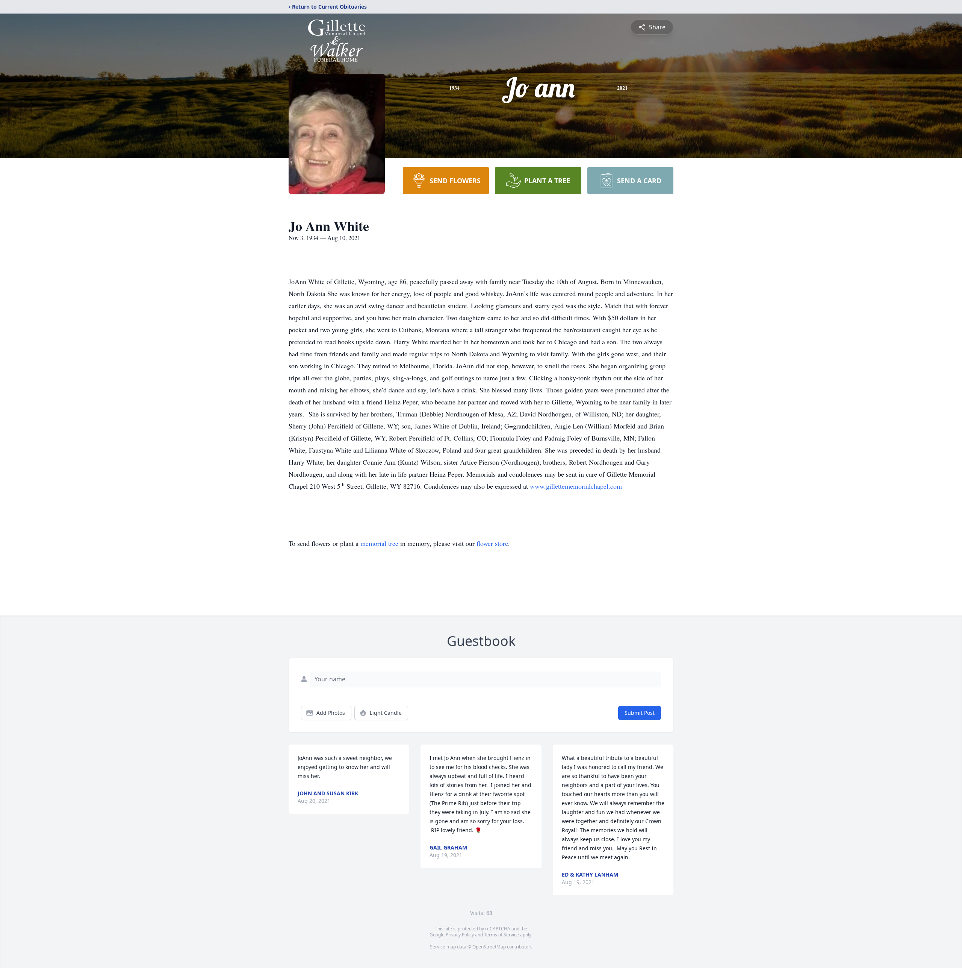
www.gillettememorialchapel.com (576, 486)
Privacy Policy (460, 935)
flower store (492, 543)
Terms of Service (501, 935)
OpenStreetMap (489, 947)
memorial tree (379, 543)
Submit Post (640, 712)
